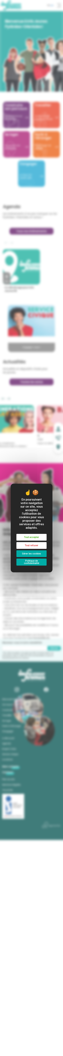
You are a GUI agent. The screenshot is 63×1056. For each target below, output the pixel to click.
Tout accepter (31, 537)
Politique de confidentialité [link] (31, 562)
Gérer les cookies (31, 553)
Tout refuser (31, 545)
